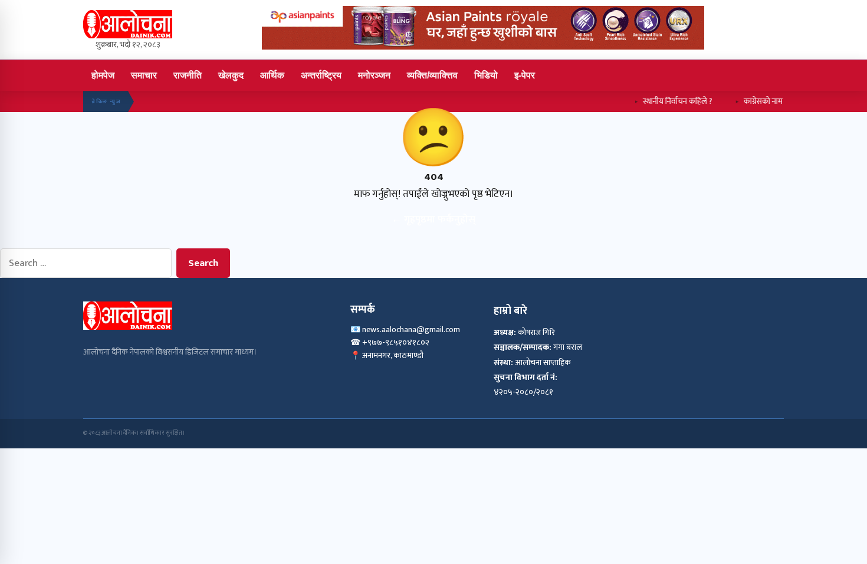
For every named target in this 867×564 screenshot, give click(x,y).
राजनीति (187, 75)
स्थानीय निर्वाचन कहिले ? (667, 101)
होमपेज (102, 75)
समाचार (144, 75)
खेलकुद (231, 75)
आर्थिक (272, 75)
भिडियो (486, 75)
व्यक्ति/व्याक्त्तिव (432, 75)
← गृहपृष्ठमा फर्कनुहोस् (433, 219)
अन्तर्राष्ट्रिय (321, 75)
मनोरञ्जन (374, 75)
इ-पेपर (524, 75)
